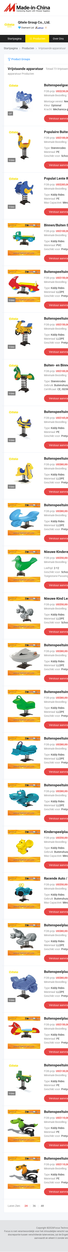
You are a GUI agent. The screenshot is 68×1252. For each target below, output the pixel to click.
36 (34, 1206)
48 (42, 1206)
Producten (39, 38)
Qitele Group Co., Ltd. (34, 22)
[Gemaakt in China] (27, 7)
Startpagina (15, 38)
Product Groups (20, 59)
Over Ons (58, 38)
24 (26, 1205)
